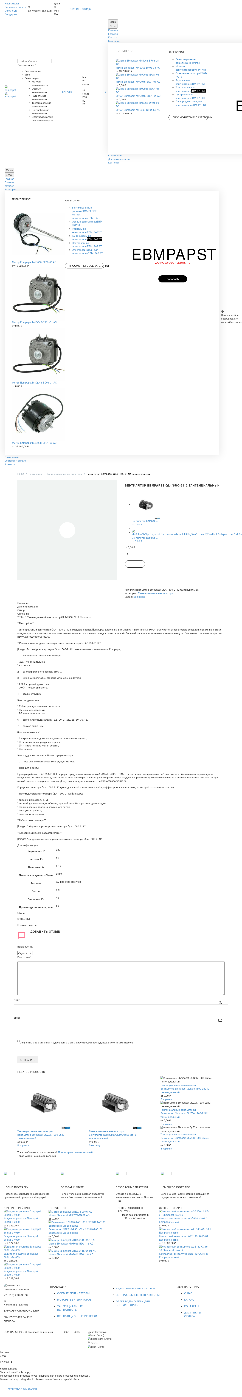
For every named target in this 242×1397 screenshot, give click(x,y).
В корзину (135, 564)
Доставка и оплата (15, 7)
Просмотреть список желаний (75, 1152)
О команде (11, 10)
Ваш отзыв (24, 957)
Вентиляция (36, 474)
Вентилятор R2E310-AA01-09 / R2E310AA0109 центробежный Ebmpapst (76, 1230)
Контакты (113, 162)
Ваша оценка (25, 946)
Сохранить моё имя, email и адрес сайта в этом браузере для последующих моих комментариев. (77, 1042)
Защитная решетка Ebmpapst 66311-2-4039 (21, 1255)
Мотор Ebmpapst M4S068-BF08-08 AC (138, 67)
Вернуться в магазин (22, 1389)
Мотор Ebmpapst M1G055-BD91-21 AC (71, 1254)
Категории (114, 41)
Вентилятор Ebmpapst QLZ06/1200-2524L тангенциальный (185, 1139)
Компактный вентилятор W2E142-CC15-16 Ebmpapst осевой (184, 1255)
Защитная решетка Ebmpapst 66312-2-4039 (21, 1237)
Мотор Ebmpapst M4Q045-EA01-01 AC (138, 81)
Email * (17, 1017)
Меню (113, 21)
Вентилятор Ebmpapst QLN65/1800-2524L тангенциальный (185, 1090)
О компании (115, 155)
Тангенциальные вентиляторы (64, 474)
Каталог (112, 37)
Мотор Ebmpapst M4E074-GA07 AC (69, 1215)
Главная (113, 30)
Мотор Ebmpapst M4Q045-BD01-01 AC (138, 96)
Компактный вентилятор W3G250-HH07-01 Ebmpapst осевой (184, 1220)
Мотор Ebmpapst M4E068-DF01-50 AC (138, 110)
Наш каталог (12, 3)
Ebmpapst (139, 596)
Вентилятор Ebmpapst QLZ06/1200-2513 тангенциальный (40, 1136)
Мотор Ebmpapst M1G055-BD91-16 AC (71, 1243)
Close (113, 26)
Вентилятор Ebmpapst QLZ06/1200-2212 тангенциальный (184, 1114)
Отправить (27, 1060)
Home (20, 474)
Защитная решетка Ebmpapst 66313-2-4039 (21, 1220)
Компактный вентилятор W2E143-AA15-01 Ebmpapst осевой (183, 1237)
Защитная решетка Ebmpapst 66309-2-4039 (21, 1273)
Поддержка (11, 14)
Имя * (17, 999)
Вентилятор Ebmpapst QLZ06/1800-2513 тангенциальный (112, 1136)
